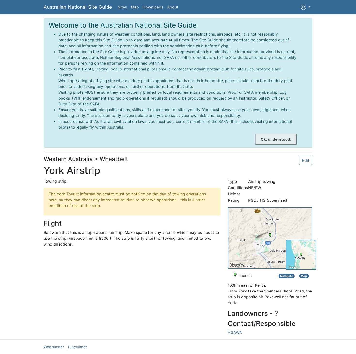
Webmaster (54, 347)
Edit (305, 160)
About (172, 7)
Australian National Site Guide (78, 7)
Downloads (153, 7)
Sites (122, 7)
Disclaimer (77, 347)
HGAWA (235, 332)
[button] (305, 7)
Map (135, 7)
